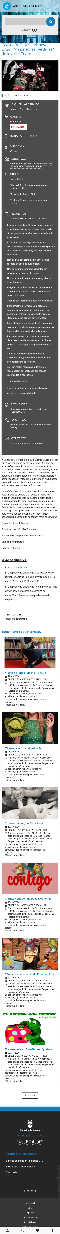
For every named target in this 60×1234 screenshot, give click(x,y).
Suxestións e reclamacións (20, 1167)
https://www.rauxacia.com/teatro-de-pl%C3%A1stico (28, 411)
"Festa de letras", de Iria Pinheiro (25, 672)
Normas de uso (30, 1217)
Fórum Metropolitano (16, 619)
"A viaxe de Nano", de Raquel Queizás (28, 1049)
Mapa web (30, 1212)
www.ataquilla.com (18, 567)
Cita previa (11, 1172)
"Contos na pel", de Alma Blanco (25, 823)
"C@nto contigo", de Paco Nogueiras (28, 898)
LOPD (30, 1208)
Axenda (32, 1095)
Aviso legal (30, 1203)
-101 (53, 1162)
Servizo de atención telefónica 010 (24, 1161)
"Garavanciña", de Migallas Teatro (26, 748)
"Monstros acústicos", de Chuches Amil (29, 974)
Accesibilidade (30, 1222)
